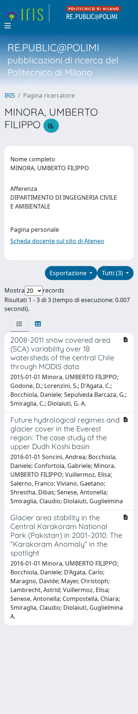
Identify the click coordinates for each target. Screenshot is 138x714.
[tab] (19, 324)
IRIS (9, 95)
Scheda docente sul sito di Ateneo (57, 241)
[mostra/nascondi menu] (7, 25)
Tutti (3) (113, 273)
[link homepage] (26, 13)
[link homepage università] (94, 13)
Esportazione (69, 273)
